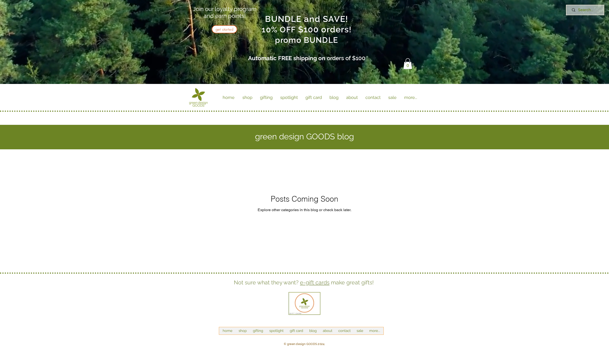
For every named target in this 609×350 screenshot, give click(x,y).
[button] (407, 63)
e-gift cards (314, 282)
